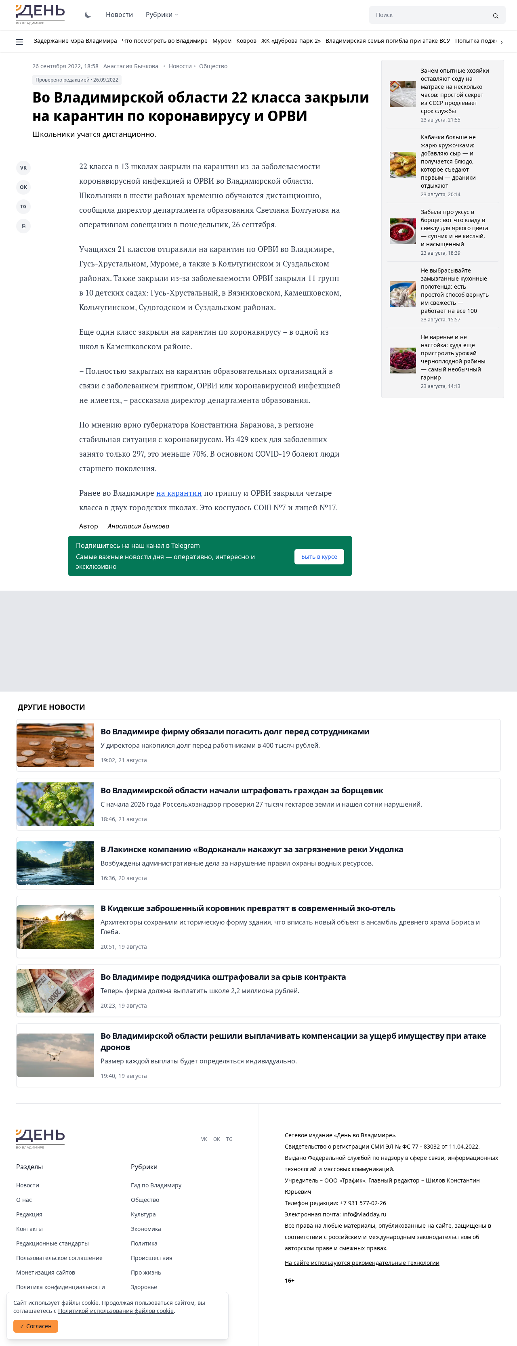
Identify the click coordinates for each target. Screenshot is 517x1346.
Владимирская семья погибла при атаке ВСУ (388, 40)
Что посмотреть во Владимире (165, 40)
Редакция (29, 1214)
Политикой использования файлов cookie (116, 1311)
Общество (213, 66)
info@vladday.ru (365, 1214)
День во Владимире (41, 15)
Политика (144, 1243)
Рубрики (159, 14)
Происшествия (151, 1258)
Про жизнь (146, 1272)
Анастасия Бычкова (130, 66)
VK (23, 167)
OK (23, 187)
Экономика (146, 1229)
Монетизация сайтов (45, 1272)
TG (23, 206)
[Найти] (495, 15)
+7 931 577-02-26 (363, 1203)
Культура (143, 1214)
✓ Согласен (36, 1326)
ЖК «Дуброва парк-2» (291, 40)
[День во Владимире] (41, 1139)
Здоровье (144, 1287)
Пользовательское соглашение (59, 1258)
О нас (24, 1199)
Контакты (29, 1229)
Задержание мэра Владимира (75, 40)
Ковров (246, 40)
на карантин (179, 493)
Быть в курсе (319, 556)
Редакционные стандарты (52, 1243)
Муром (221, 40)
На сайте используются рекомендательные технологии (362, 1262)
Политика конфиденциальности (60, 1287)
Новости (119, 14)
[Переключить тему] (88, 14)
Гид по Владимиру (156, 1185)
